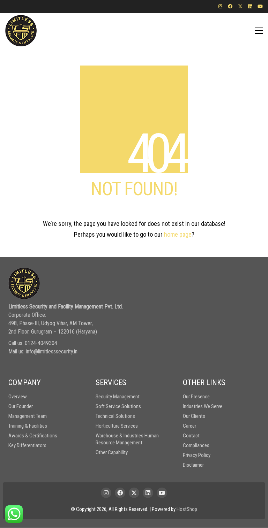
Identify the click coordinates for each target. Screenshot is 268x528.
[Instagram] (106, 493)
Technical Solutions (115, 416)
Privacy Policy (196, 455)
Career (189, 426)
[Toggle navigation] (259, 31)
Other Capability (112, 452)
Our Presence (196, 396)
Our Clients (194, 416)
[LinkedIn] (148, 493)
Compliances (196, 445)
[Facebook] (120, 493)
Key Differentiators (27, 445)
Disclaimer (193, 465)
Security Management (118, 396)
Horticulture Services (117, 426)
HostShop (187, 509)
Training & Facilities (27, 426)
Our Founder (20, 406)
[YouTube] (162, 493)
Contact (191, 436)
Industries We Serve (202, 406)
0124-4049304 (41, 343)
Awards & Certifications (32, 436)
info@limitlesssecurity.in (51, 351)
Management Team (27, 416)
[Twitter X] (134, 493)
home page (178, 234)
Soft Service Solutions (118, 406)
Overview (17, 396)
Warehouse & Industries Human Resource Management (127, 439)
